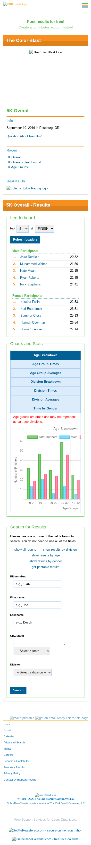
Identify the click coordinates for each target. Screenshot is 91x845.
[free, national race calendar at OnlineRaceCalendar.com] (45, 839)
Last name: (17, 614)
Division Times (45, 390)
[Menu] (85, 5)
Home (7, 724)
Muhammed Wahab (33, 264)
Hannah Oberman (32, 322)
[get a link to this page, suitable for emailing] (61, 718)
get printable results (45, 567)
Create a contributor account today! (45, 27)
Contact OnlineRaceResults (20, 779)
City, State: (17, 635)
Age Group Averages (45, 373)
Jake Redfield (29, 257)
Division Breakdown (46, 381)
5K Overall (14, 157)
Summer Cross (30, 315)
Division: (16, 664)
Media (7, 748)
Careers (8, 754)
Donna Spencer (31, 329)
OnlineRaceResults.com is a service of (45, 803)
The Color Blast (23, 40)
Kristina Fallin (30, 302)
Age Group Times (45, 364)
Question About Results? (24, 136)
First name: (17, 597)
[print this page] (22, 718)
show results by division (60, 549)
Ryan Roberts (29, 277)
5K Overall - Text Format (24, 162)
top (12, 228)
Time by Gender (45, 408)
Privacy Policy (12, 773)
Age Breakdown (45, 355)
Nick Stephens (30, 284)
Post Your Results (14, 767)
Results (8, 730)
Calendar (9, 736)
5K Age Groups (17, 167)
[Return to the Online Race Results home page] (15, 4)
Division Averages (45, 399)
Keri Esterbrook (31, 309)
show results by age (46, 555)
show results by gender (45, 561)
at (32, 228)
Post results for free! (45, 21)
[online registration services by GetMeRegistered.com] (45, 829)
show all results (25, 549)
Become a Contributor (16, 761)
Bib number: (18, 576)
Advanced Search (14, 742)
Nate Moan (27, 270)
